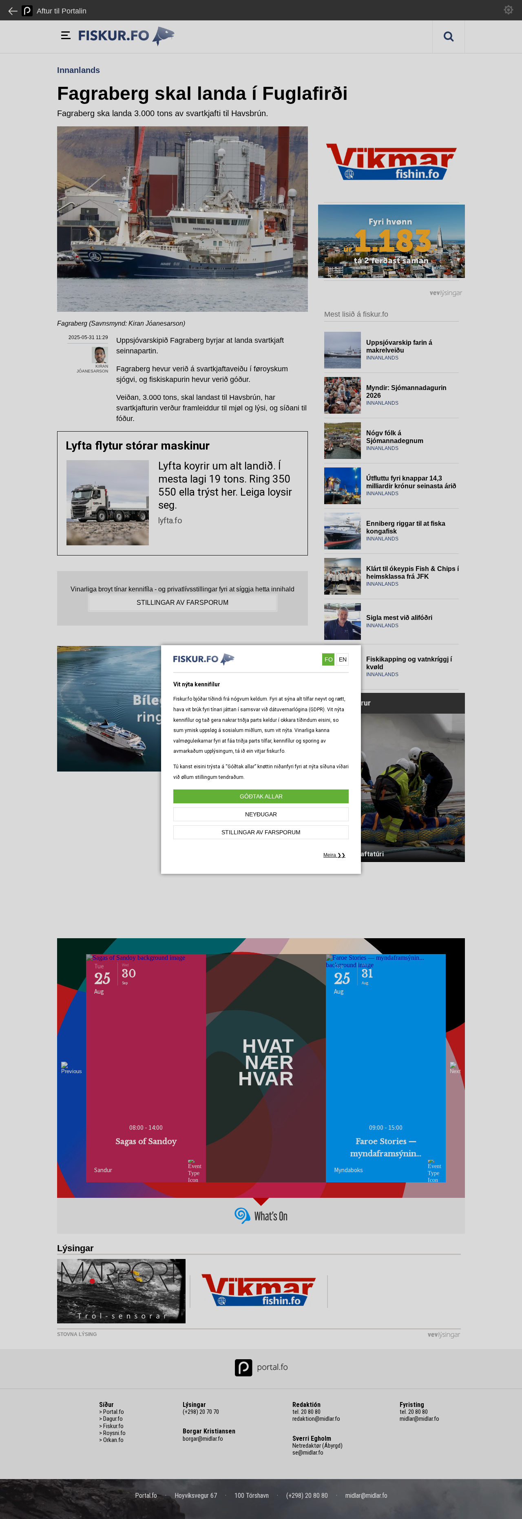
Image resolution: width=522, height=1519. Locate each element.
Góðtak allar (261, 796)
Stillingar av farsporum (261, 832)
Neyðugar (261, 814)
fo (329, 659)
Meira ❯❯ (334, 855)
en (343, 659)
